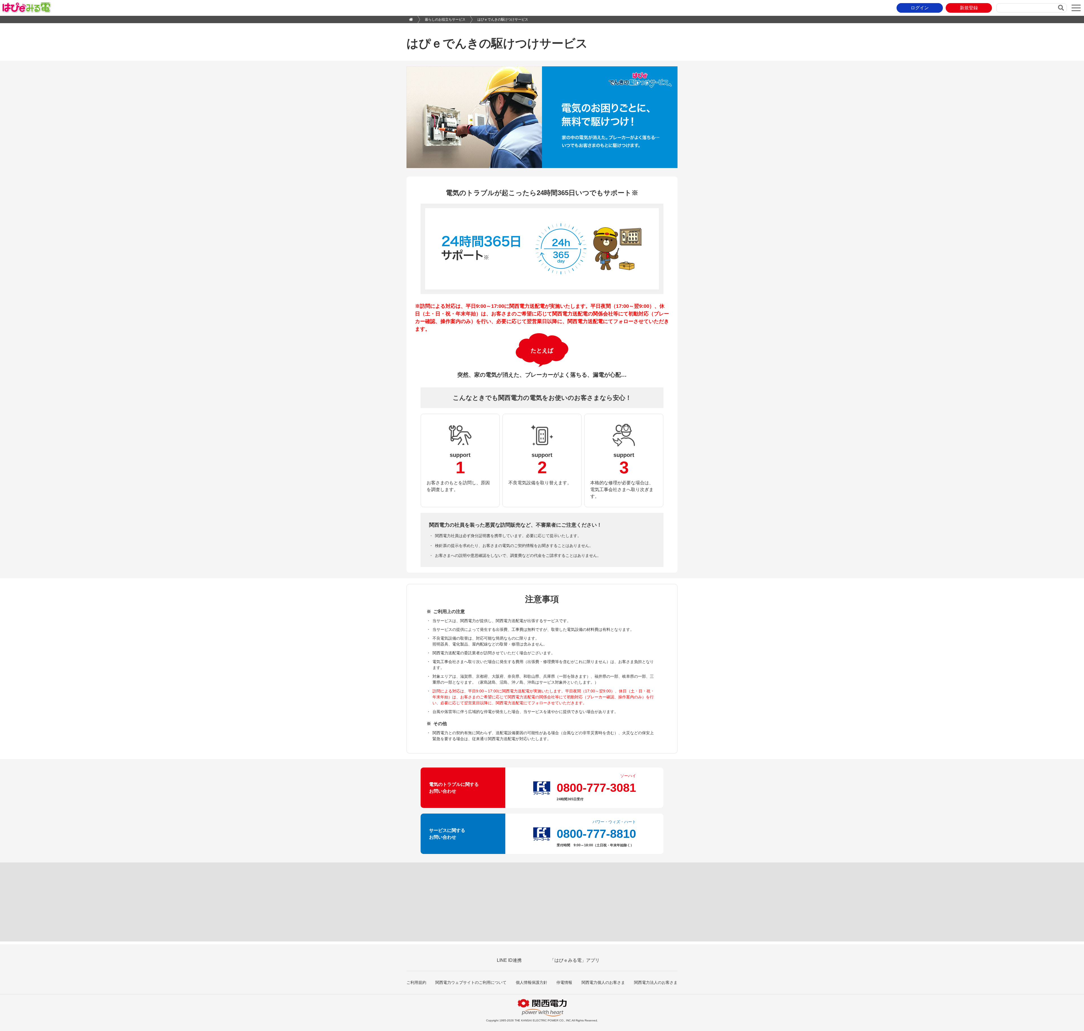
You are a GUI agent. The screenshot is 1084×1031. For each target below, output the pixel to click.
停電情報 (564, 982)
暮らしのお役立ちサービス (445, 19)
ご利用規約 (416, 982)
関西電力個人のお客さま (603, 982)
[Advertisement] (542, 902)
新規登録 (969, 7)
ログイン (920, 7)
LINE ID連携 (509, 960)
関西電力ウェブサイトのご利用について (470, 982)
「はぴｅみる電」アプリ (575, 960)
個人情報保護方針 (531, 982)
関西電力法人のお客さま (656, 982)
